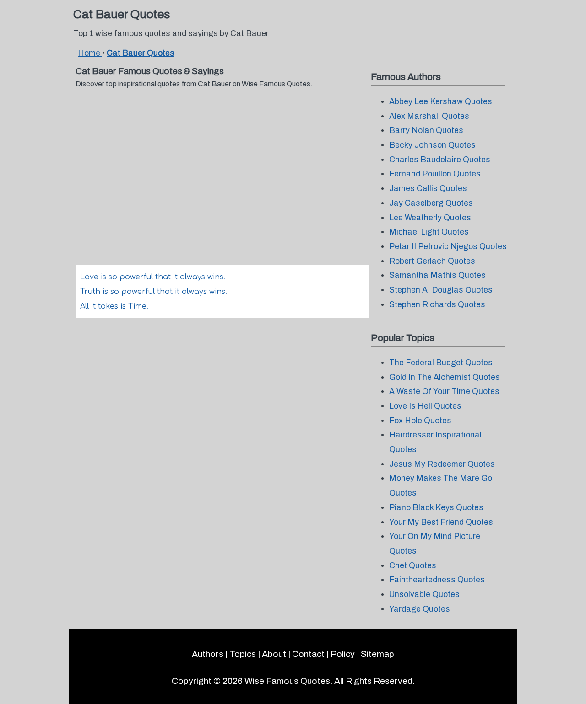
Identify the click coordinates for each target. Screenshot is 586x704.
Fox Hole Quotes (420, 420)
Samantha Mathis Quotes (437, 275)
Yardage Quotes (419, 609)
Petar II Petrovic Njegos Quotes (448, 246)
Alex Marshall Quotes (429, 116)
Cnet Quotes (412, 565)
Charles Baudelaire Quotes (439, 159)
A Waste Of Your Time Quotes (444, 391)
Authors (207, 654)
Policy (343, 654)
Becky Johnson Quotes (432, 145)
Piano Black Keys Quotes (436, 507)
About (274, 654)
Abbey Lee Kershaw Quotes (440, 101)
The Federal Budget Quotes (441, 362)
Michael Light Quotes (429, 232)
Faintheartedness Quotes (437, 580)
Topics (242, 654)
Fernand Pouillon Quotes (435, 174)
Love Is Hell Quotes (425, 406)
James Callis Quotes (428, 188)
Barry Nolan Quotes (426, 130)
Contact (308, 654)
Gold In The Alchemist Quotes (444, 377)
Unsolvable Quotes (424, 594)
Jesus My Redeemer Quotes (442, 464)
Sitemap (377, 654)
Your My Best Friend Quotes (441, 522)
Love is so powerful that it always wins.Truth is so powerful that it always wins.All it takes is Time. (153, 291)
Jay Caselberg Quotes (431, 203)
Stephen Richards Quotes (437, 304)
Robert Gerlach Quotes (432, 261)
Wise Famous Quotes (287, 681)
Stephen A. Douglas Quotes (441, 290)
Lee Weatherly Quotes (430, 217)
